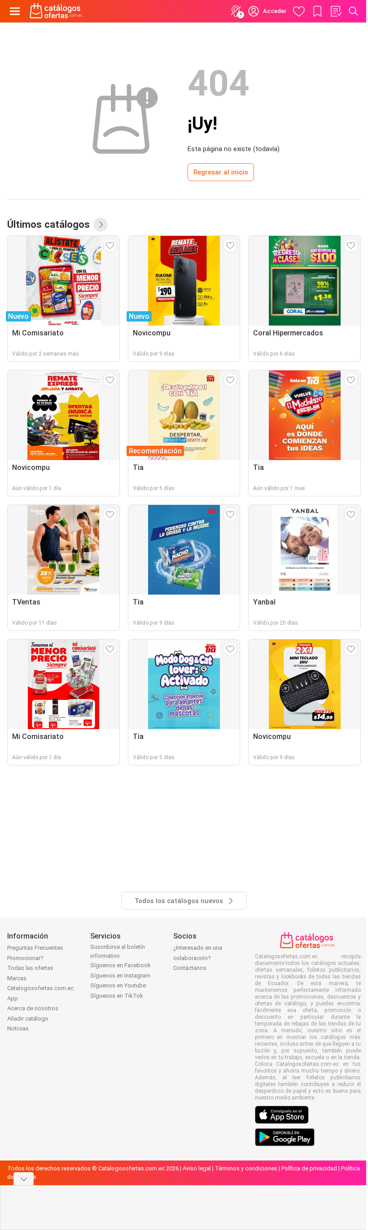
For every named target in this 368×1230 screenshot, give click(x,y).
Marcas (16, 978)
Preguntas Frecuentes (35, 947)
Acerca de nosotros (32, 1008)
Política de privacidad (309, 1168)
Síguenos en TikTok (116, 995)
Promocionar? (25, 958)
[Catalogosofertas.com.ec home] (56, 11)
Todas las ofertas (30, 968)
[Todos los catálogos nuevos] (100, 224)
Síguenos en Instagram (120, 975)
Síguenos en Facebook (120, 965)
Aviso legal (197, 1168)
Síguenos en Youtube (118, 985)
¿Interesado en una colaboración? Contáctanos (197, 957)
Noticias (18, 1028)
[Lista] (336, 11)
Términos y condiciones (246, 1168)
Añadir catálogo (27, 1018)
